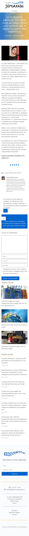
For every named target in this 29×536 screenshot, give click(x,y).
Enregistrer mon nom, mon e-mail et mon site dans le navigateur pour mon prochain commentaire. (15, 271)
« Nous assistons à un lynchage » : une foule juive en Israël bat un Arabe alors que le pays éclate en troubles (14, 223)
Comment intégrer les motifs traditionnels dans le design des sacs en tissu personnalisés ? (14, 303)
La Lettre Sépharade (10, 173)
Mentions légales (14, 512)
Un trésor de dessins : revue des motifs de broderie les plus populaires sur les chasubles (13, 361)
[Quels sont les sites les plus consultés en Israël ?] (14, 321)
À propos (14, 510)
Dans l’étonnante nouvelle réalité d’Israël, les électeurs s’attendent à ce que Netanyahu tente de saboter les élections (14, 372)
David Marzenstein (19, 36)
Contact (14, 514)
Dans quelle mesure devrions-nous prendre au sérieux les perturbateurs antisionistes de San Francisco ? (12, 433)
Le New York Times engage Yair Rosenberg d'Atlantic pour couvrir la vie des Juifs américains (13, 393)
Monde (19, 173)
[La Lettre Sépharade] (14, 4)
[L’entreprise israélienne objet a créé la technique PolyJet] (14, 343)
